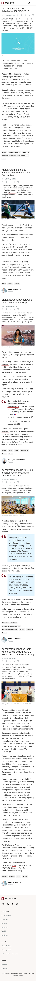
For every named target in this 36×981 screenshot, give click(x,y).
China (18, 876)
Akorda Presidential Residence (11, 626)
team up (15, 272)
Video (10, 454)
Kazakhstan (25, 152)
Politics (4, 919)
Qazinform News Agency (17, 322)
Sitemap (4, 964)
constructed (7, 614)
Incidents (5, 935)
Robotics (12, 876)
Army (4, 159)
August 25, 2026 (15, 424)
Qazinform (12, 192)
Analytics (4, 927)
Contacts (4, 968)
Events (4, 152)
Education (30, 629)
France (4, 454)
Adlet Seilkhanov (14, 289)
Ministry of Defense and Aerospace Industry (15, 155)
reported (5, 431)
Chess (4, 450)
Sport (4, 283)
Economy (5, 923)
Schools (22, 629)
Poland (10, 283)
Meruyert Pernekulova (16, 459)
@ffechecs (12, 404)
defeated (5, 364)
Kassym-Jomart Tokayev (9, 629)
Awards (4, 876)
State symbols (6, 950)
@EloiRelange (13, 406)
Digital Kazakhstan (14, 152)
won (14, 865)
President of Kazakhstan (9, 622)
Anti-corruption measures (10, 954)
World (4, 931)
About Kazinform (7, 946)
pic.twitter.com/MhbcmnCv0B (20, 417)
